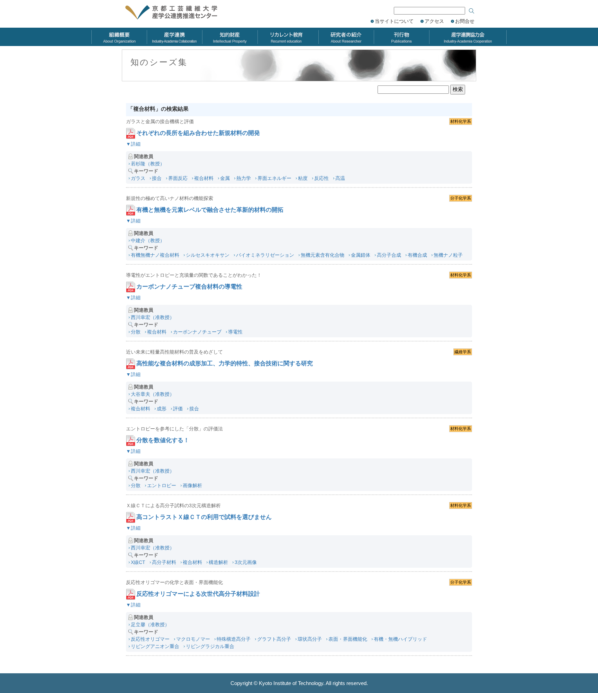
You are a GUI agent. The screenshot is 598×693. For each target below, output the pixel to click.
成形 (161, 408)
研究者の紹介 (346, 37)
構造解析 (218, 562)
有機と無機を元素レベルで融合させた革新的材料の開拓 (209, 210)
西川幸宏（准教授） (152, 317)
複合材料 (204, 178)
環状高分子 (310, 639)
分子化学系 (460, 198)
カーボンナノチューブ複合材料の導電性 (189, 286)
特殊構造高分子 (234, 639)
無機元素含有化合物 (322, 255)
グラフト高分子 (274, 639)
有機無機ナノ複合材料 (155, 255)
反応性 (321, 178)
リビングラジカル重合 (210, 646)
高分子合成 (389, 255)
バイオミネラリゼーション (265, 255)
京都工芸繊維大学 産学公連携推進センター (178, 13)
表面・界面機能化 (347, 639)
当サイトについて (394, 21)
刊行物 (401, 37)
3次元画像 (246, 562)
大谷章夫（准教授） (152, 394)
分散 (136, 332)
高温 (340, 178)
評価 (178, 408)
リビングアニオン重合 (155, 646)
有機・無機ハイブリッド (400, 639)
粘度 (303, 178)
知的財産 (229, 37)
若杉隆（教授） (148, 163)
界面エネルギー (274, 178)
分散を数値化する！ (162, 440)
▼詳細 (133, 144)
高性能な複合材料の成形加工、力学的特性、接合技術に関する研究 (224, 363)
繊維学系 (462, 351)
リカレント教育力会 (287, 37)
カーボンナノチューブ (197, 332)
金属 (225, 178)
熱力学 (243, 178)
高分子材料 (164, 562)
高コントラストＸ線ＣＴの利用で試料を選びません (204, 517)
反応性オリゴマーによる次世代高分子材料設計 (198, 594)
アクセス (434, 21)
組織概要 (119, 37)
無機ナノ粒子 (448, 255)
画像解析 (192, 485)
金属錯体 (360, 255)
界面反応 (178, 178)
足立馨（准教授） (150, 624)
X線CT (138, 562)
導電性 (235, 332)
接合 (157, 178)
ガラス (138, 178)
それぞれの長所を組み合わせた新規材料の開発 (198, 133)
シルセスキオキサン (207, 255)
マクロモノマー (193, 639)
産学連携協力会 (468, 37)
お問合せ (464, 21)
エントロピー (161, 485)
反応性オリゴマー (150, 639)
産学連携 (174, 37)
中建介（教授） (148, 240)
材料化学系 (460, 121)
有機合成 (417, 255)
